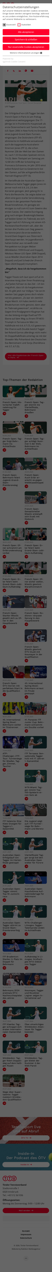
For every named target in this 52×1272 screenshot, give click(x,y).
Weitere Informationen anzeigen (25, 53)
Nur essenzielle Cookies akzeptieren (26, 47)
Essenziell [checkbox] (11, 24)
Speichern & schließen (26, 39)
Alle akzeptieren (26, 32)
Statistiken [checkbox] (26, 24)
